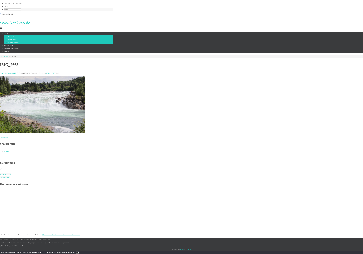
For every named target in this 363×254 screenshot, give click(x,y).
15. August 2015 (10, 73)
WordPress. (188, 249)
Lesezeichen (4, 137)
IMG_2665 (4, 56)
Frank (2, 73)
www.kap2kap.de (15, 22)
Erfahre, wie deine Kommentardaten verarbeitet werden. (61, 235)
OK (77, 252)
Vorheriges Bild (5, 174)
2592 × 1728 (50, 73)
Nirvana (182, 249)
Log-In (6, 6)
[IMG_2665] (42, 133)
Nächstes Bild (5, 177)
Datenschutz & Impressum (13, 3)
